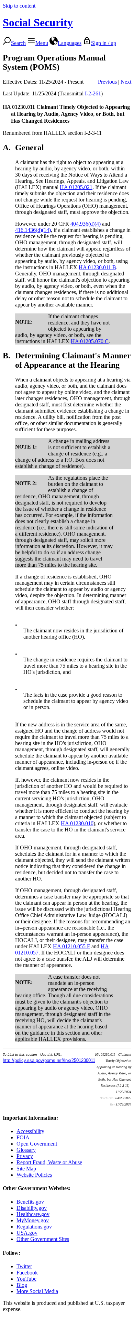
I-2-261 (93, 93)
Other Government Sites (42, 1239)
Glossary (26, 1150)
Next (126, 82)
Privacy (24, 1156)
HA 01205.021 (76, 187)
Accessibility (30, 1131)
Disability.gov (31, 1208)
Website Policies (34, 1175)
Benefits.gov (30, 1202)
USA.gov (26, 1233)
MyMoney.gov (32, 1220)
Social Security (38, 22)
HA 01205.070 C (90, 341)
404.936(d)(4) (85, 224)
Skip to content (19, 6)
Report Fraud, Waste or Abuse (49, 1162)
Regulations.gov (34, 1227)
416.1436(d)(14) (33, 230)
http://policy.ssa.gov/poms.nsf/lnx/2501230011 (49, 1060)
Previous (107, 82)
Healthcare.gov (32, 1214)
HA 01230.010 (77, 823)
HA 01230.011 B (97, 267)
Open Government (36, 1144)
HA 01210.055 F (71, 946)
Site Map (26, 1168)
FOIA (23, 1137)
